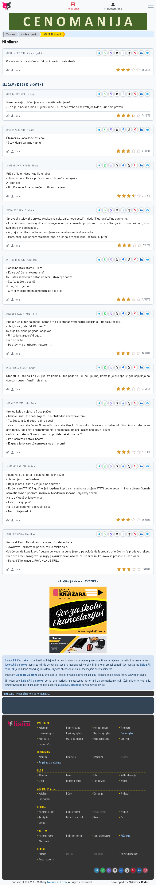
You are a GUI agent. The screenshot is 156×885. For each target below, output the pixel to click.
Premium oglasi (100, 727)
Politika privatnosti (129, 854)
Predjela (124, 812)
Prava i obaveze (46, 859)
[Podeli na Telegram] (98, 53)
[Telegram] (96, 870)
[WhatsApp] (102, 870)
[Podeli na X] (117, 53)
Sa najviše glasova (101, 835)
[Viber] (109, 870)
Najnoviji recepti (46, 812)
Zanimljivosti (99, 781)
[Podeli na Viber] (111, 53)
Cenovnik (125, 738)
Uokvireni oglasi (46, 733)
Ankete (124, 781)
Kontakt (42, 854)
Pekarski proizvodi (74, 817)
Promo (69, 775)
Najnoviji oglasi (73, 727)
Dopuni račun (45, 744)
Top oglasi (125, 727)
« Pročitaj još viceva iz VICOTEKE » (78, 581)
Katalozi (43, 793)
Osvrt (41, 781)
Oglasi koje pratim (74, 738)
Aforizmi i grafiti (29, 34)
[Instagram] (145, 870)
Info (95, 775)
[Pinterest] (133, 870)
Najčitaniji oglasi (74, 733)
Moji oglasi (44, 738)
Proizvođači (44, 799)
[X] (115, 870)
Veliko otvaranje (128, 775)
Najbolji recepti (73, 812)
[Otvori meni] (151, 6)
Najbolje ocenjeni (74, 835)
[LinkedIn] (139, 870)
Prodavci (125, 793)
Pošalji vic (125, 835)
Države (69, 793)
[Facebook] (121, 870)
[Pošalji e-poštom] (147, 53)
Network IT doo (57, 882)
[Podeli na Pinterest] (135, 53)
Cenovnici (98, 757)
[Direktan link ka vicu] (8, 70)
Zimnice (43, 823)
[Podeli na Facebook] (123, 53)
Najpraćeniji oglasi (102, 733)
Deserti (96, 817)
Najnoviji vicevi (46, 835)
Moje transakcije (101, 738)
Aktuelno (43, 757)
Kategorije (44, 727)
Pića (122, 817)
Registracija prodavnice (50, 762)
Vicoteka (10, 34)
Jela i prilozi (44, 817)
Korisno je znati (73, 781)
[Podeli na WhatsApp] (105, 53)
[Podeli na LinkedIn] (141, 53)
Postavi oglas (127, 733)
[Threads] (127, 870)
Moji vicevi (44, 841)
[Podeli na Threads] (129, 53)
